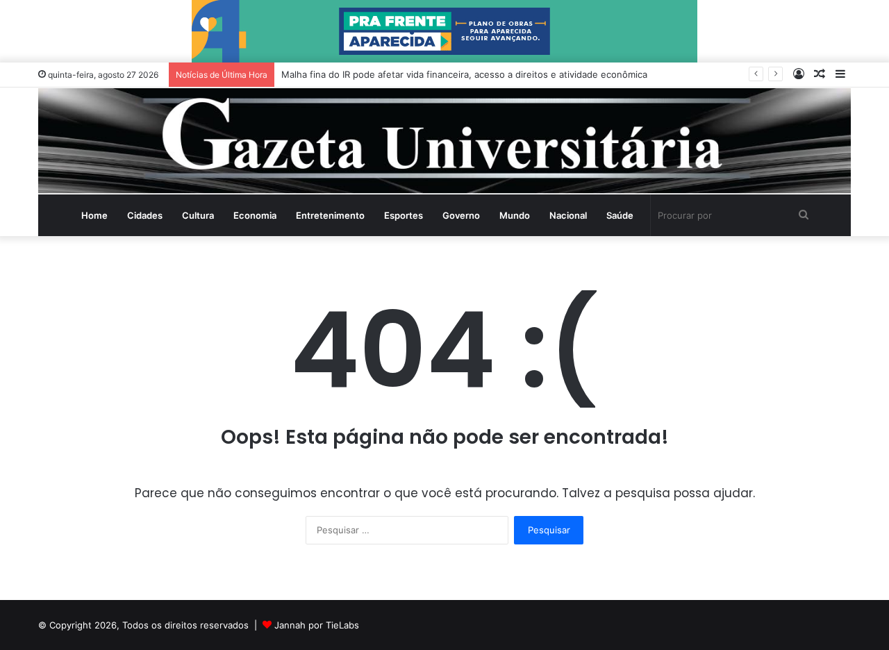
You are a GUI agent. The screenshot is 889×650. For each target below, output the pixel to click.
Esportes (403, 215)
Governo (461, 215)
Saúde (619, 215)
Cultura (198, 215)
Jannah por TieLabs (316, 625)
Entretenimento (330, 215)
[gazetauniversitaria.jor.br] (444, 141)
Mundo (514, 215)
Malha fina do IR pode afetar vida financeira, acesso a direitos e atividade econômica (464, 74)
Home (94, 215)
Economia (254, 215)
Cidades (145, 215)
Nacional (568, 215)
